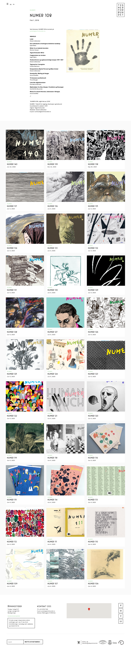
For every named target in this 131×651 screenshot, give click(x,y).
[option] (13, 4)
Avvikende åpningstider (14, 616)
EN (13, 4)
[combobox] (10, 4)
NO (10, 4)
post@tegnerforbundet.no (37, 31)
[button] (11, 4)
